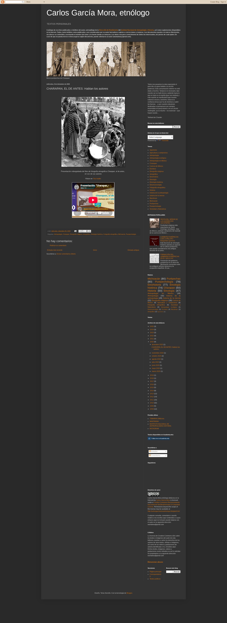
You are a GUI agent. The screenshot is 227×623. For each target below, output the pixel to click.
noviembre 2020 (158, 353)
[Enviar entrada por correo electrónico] (75, 231)
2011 (152, 400)
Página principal (155, 572)
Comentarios (155, 455)
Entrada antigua (133, 250)
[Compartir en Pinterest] (89, 231)
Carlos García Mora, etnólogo (98, 12)
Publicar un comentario (58, 245)
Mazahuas (153, 198)
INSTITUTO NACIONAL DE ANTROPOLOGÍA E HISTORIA (160, 425)
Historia (152, 190)
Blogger (129, 593)
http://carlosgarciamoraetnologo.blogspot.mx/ (164, 511)
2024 (152, 329)
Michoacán (121, 234)
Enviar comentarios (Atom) (66, 254)
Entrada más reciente (54, 250)
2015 (152, 387)
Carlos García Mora (163, 500)
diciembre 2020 (157, 344)
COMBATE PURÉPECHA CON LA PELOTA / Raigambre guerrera (169, 239)
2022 (152, 336)
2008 (152, 409)
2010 (152, 403)
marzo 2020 (156, 371)
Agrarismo (153, 150)
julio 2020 (155, 362)
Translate (165, 140)
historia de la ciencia (157, 196)
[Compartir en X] (84, 231)
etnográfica (86, 234)
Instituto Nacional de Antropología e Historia (137, 30)
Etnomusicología (156, 185)
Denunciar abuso (155, 562)
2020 (152, 342)
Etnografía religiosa (76, 234)
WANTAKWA (154, 421)
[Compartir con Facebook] (87, 231)
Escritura (153, 169)
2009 (152, 406)
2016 (152, 384)
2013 (152, 394)
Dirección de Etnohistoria (108, 30)
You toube (97, 179)
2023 (152, 333)
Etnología (153, 179)
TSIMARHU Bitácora (157, 419)
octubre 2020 (157, 356)
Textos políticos (155, 579)
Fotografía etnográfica (110, 234)
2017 (152, 381)
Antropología (58, 234)
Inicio (95, 250)
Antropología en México (158, 161)
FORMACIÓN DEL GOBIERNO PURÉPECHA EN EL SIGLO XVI (169, 256)
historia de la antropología (159, 193)
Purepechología (131, 234)
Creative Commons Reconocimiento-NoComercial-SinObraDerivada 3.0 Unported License (164, 504)
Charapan (66, 234)
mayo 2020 (156, 368)
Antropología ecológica (158, 158)
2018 (152, 378)
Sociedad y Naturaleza (158, 209)
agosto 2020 (156, 359)
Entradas (154, 451)
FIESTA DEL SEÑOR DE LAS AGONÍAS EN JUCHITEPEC (169, 221)
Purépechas (154, 204)
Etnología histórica (97, 234)
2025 (152, 326)
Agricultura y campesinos (159, 153)
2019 (152, 375)
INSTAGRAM (154, 429)
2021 (152, 339)
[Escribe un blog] (82, 231)
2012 (152, 397)
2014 (152, 391)
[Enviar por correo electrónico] (79, 231)
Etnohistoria (154, 177)
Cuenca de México (156, 166)
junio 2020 (156, 365)
